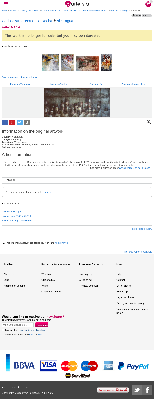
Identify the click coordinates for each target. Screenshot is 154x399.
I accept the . (25, 330)
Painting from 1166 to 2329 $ (16, 216)
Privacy (32, 334)
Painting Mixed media (29, 10)
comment (47, 192)
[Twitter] (137, 390)
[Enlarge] (149, 124)
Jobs (6, 280)
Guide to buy (48, 280)
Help (118, 274)
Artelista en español (14, 285)
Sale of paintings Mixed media (17, 220)
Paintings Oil (95, 84)
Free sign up (85, 274)
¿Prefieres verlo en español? (137, 252)
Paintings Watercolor (20, 84)
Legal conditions (125, 297)
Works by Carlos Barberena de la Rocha (89, 10)
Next (145, 15)
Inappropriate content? (142, 229)
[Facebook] (147, 390)
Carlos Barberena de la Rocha (55, 10)
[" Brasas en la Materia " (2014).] (87, 64)
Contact (120, 280)
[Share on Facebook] (5, 123)
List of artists (123, 285)
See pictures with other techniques (19, 77)
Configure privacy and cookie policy (132, 311)
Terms (39, 334)
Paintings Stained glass (133, 84)
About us (9, 274)
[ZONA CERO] (77, 102)
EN (3, 387)
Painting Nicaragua (12, 211)
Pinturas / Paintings (119, 10)
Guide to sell (86, 280)
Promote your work (89, 285)
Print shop (122, 291)
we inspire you (61, 243)
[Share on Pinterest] (12, 123)
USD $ (15, 387)
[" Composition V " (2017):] (67, 63)
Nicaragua (64, 21)
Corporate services (51, 291)
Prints (44, 285)
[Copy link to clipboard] (27, 123)
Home (4, 10)
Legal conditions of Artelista (31, 330)
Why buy (46, 274)
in (27, 387)
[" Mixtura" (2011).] (106, 63)
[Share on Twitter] (20, 123)
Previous (137, 15)
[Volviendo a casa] (50, 63)
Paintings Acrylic (58, 84)
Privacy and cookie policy (130, 303)
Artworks (13, 10)
